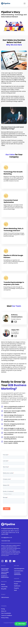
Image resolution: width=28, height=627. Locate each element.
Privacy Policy (5, 617)
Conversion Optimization (17, 573)
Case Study (4, 586)
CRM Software (5, 597)
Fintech (16, 583)
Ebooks (3, 584)
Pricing (3, 609)
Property (16, 588)
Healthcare (17, 586)
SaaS (15, 590)
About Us (3, 611)
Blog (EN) (3, 589)
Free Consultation (6, 613)
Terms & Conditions (6, 615)
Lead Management (19, 568)
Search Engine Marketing (5, 573)
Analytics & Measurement (5, 576)
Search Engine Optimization (5, 569)
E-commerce (17, 581)
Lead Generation (18, 571)
